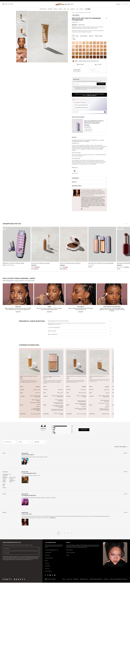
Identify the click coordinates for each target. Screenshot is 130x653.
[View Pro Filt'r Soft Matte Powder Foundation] (74, 244)
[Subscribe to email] (38, 548)
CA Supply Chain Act (84, 579)
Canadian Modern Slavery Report (95, 579)
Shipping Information (49, 557)
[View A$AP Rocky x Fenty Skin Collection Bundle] (17, 244)
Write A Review (84, 429)
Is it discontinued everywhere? (54, 327)
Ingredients (75, 178)
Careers (67, 555)
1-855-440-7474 (48, 552)
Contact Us (47, 563)
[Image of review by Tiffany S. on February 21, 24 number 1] (25, 479)
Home (73, 12)
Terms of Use (95, 86)
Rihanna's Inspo (76, 185)
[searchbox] (10, 442)
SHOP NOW (18, 311)
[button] (47, 36)
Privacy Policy (77, 87)
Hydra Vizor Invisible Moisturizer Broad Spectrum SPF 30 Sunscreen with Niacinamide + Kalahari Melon (94, 122)
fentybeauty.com (51, 324)
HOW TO (74, 182)
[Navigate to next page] (126, 533)
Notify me (45, 259)
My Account (47, 568)
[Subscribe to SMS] (38, 553)
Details (74, 137)
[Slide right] (126, 223)
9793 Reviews (81, 24)
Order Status (47, 555)
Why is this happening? (52, 334)
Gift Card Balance (48, 571)
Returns (46, 560)
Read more (53, 517)
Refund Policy (75, 579)
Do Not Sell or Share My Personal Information (118, 579)
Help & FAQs (47, 565)
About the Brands (69, 549)
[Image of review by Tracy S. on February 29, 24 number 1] (25, 461)
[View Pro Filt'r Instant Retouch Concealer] (45, 244)
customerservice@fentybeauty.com (51, 549)
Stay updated (101, 83)
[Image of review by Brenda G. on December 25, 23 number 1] (25, 522)
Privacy (63, 579)
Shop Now (16, 259)
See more (4, 487)
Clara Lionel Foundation (70, 552)
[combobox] (24, 442)
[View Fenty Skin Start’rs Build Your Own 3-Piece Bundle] (102, 244)
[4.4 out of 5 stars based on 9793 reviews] (74, 24)
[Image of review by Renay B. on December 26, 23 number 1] (25, 502)
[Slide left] (125, 223)
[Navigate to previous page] (4, 533)
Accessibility (105, 579)
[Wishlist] (124, 4)
